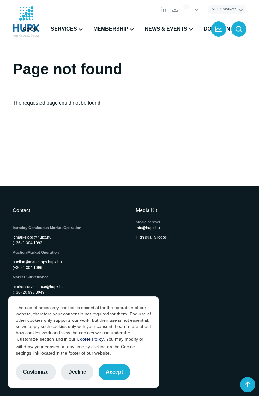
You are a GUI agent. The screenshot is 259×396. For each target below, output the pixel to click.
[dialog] (83, 342)
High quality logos (151, 237)
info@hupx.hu (148, 228)
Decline (77, 372)
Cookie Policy (90, 339)
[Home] (26, 21)
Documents (175, 9)
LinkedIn (163, 9)
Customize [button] (36, 372)
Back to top (247, 384)
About (31, 29)
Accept (114, 372)
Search (238, 29)
